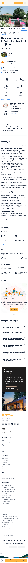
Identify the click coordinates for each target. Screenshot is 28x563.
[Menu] (25, 3)
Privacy (24, 540)
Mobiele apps (5, 447)
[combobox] (13, 547)
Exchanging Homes (6, 507)
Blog (3, 445)
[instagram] (6, 424)
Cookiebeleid (7, 543)
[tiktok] (9, 424)
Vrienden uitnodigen (6, 469)
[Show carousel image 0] (14, 16)
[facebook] (3, 424)
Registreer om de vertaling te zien (19, 141)
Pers (3, 451)
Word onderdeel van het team (9, 442)
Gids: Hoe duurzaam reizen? (8, 489)
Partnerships (5, 533)
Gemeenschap (5, 449)
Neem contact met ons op (8, 478)
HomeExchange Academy (8, 487)
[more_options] (2, 560)
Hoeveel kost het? (6, 464)
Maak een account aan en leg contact (16, 560)
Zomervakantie (5, 503)
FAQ (3, 476)
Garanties (4, 466)
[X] (15, 424)
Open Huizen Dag (6, 497)
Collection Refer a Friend (7, 512)
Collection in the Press (7, 510)
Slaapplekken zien (5, 99)
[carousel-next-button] (25, 16)
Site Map (5, 547)
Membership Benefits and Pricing (10, 516)
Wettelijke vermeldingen (18, 543)
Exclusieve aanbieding (7, 528)
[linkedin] (12, 424)
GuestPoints (4, 462)
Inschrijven (14, 309)
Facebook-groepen (6, 485)
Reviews (24, 29)
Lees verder (13, 113)
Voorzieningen (11, 29)
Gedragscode (17, 540)
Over (3, 440)
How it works (5, 524)
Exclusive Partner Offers (7, 522)
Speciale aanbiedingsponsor (9, 505)
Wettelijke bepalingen (7, 540)
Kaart (18, 29)
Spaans (24, 145)
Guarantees (4, 514)
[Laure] (4, 55)
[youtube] (18, 424)
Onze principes (5, 458)
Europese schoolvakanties (8, 491)
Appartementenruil (6, 501)
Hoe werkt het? (5, 460)
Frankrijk (19, 145)
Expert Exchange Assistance (8, 520)
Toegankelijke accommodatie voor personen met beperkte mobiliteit (13, 494)
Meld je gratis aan (18, 2)
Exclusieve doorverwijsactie (8, 499)
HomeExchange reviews (7, 535)
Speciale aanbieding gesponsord (10, 518)
